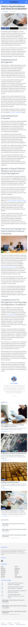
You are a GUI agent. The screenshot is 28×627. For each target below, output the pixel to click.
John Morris (4, 431)
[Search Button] (26, 2)
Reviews (16, 570)
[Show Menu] (1, 2)
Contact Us (9, 623)
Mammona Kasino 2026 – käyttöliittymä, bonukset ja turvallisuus (14, 535)
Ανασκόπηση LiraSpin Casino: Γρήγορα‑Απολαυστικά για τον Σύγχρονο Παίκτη (16, 596)
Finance (3, 422)
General (3, 577)
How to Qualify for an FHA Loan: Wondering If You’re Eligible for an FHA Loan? (12, 425)
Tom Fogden (5, 11)
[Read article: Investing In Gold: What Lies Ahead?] (14, 471)
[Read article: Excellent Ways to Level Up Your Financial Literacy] (14, 443)
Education (3, 570)
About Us (3, 623)
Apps (2, 566)
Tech (16, 575)
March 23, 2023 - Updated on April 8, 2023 (15, 516)
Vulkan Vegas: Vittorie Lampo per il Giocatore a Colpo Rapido (13, 524)
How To (16, 566)
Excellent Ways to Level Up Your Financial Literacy (13, 453)
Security (17, 573)
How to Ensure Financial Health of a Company (12, 511)
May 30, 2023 (13, 11)
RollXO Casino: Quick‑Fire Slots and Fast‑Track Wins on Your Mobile (14, 530)
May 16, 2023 (10, 488)
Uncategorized (18, 577)
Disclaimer (11, 624)
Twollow (14, 2)
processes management (16, 112)
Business (3, 568)
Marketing (17, 568)
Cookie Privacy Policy (20, 624)
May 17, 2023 (10, 460)
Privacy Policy (4, 624)
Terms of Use (17, 623)
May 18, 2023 (10, 431)
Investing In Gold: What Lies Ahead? (10, 482)
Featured (3, 573)
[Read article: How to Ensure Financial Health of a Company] (14, 500)
